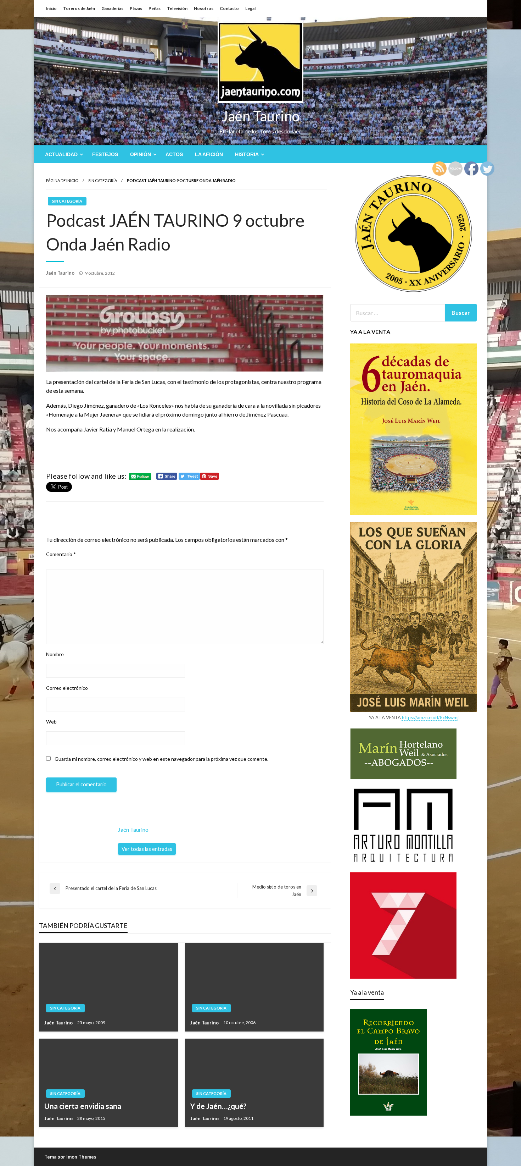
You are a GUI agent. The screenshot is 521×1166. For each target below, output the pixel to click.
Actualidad (61, 154)
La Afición (209, 154)
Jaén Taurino (260, 116)
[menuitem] (62, 154)
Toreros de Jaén (79, 8)
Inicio (51, 8)
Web (51, 722)
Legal (250, 8)
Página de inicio (62, 180)
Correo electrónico (67, 688)
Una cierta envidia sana (82, 1105)
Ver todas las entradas (147, 849)
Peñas (155, 8)
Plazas (136, 8)
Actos (174, 154)
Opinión (140, 154)
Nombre (55, 654)
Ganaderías (112, 8)
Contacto (229, 8)
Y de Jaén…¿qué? (218, 1105)
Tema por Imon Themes (70, 1157)
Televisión (177, 8)
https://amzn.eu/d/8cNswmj (430, 717)
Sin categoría (102, 180)
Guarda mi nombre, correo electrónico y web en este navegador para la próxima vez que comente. (161, 759)
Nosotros (203, 8)
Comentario (61, 554)
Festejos (105, 154)
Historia (247, 154)
